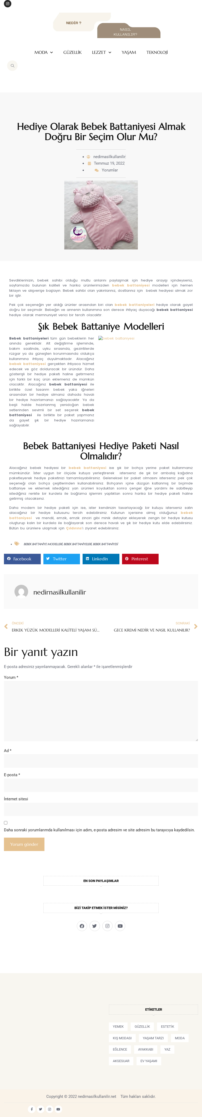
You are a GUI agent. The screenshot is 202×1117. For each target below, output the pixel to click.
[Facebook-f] (32, 1109)
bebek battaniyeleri (78, 544)
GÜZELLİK (72, 52)
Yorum (11, 677)
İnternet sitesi (16, 799)
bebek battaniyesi (131, 285)
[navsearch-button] (12, 65)
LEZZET (99, 52)
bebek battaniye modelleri (43, 544)
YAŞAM (129, 52)
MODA (41, 52)
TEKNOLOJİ (157, 52)
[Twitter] (94, 926)
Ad (7, 750)
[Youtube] (120, 926)
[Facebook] (82, 926)
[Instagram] (7, 3)
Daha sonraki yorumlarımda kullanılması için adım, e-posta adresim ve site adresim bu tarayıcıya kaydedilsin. (99, 830)
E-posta (12, 774)
